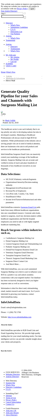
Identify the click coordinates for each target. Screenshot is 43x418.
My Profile (15, 59)
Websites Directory (13, 374)
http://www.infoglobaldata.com (19, 317)
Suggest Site (10, 383)
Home (3, 72)
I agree (32, 9)
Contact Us (10, 404)
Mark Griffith (10, 120)
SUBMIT (9, 64)
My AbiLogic (11, 55)
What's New (15, 25)
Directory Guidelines (14, 387)
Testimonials (10, 40)
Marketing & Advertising (15, 78)
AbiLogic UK (11, 411)
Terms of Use (11, 398)
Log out (13, 62)
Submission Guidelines (19, 27)
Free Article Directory (9, 11)
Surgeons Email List (28, 207)
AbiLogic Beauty (12, 413)
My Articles (15, 57)
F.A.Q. (13, 29)
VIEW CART (11, 66)
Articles (9, 36)
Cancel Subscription (13, 402)
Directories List (16, 32)
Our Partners (15, 34)
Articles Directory (12, 377)
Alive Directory (12, 415)
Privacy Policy (22, 9)
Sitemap (9, 396)
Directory (9, 23)
